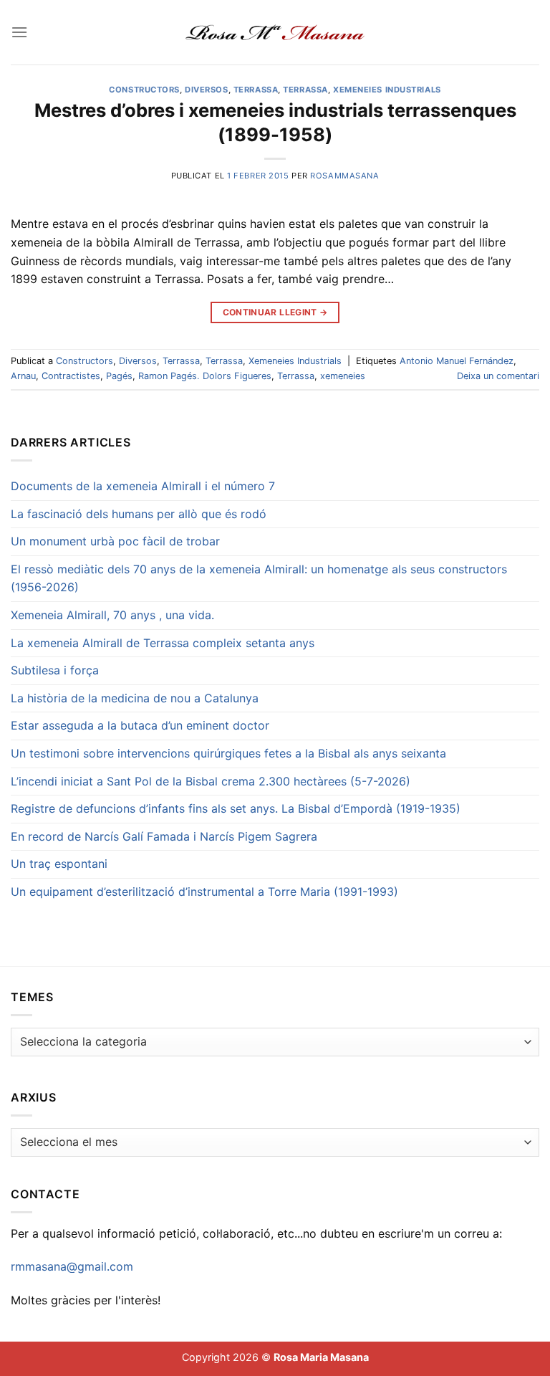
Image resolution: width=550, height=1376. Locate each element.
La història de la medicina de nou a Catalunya (135, 698)
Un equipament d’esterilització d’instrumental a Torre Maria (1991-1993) (204, 891)
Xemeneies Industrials (387, 90)
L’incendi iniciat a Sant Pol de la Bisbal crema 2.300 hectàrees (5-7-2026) (210, 781)
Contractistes (71, 376)
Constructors (144, 90)
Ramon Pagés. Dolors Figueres (204, 376)
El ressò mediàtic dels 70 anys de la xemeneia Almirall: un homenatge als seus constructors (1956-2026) (259, 578)
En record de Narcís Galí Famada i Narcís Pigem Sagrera (164, 836)
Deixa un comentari (498, 376)
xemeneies (342, 376)
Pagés (119, 376)
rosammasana (344, 176)
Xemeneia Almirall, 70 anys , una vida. (112, 615)
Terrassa (255, 90)
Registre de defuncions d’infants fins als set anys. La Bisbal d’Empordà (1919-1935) (235, 808)
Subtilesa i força (55, 670)
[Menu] (19, 31)
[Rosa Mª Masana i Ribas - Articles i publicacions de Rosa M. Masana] (275, 32)
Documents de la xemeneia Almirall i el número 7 (143, 486)
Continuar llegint (275, 312)
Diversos (206, 90)
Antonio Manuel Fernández (456, 360)
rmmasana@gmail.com (72, 1266)
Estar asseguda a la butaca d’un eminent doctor (140, 725)
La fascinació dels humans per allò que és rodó (138, 514)
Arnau (23, 376)
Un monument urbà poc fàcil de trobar (115, 541)
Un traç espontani (59, 863)
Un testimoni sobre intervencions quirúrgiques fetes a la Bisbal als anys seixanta (228, 753)
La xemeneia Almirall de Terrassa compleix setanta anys (162, 643)
